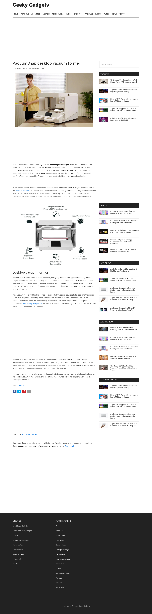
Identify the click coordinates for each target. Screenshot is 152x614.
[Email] (29, 392)
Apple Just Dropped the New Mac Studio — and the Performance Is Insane (122, 290)
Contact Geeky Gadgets (21, 540)
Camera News (61, 545)
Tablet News (60, 587)
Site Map (16, 564)
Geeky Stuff (60, 564)
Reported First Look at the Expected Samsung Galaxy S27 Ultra (123, 357)
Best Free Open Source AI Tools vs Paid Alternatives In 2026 (123, 250)
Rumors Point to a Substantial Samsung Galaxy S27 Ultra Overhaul (123, 329)
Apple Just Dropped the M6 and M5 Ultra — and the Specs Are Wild (123, 309)
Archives (15, 535)
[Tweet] (19, 392)
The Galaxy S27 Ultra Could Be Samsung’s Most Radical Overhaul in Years (123, 368)
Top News (34, 434)
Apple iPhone (60, 535)
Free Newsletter (18, 550)
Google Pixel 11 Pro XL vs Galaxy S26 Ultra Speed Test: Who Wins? (124, 222)
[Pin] (24, 392)
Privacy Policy (17, 559)
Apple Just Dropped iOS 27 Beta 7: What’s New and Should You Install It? (124, 110)
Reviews (59, 578)
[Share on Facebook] (15, 392)
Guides (58, 569)
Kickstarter (23, 385)
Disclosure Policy (71, 446)
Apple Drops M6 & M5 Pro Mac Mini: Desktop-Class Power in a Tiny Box (123, 299)
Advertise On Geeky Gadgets (22, 531)
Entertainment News (63, 559)
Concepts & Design (62, 550)
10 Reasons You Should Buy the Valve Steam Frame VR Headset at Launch (124, 81)
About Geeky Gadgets (20, 526)
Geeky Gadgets (31, 5)
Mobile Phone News (63, 573)
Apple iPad (59, 531)
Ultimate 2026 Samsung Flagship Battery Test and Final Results (122, 212)
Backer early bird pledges (32, 304)
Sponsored (59, 583)
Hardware (26, 434)
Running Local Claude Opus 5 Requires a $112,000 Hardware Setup (124, 231)
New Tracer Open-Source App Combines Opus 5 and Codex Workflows (121, 242)
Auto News (60, 540)
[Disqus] (54, 484)
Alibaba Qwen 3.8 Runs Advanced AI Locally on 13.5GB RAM (123, 119)
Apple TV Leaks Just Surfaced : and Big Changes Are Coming (123, 91)
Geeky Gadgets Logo (20, 554)
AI (56, 526)
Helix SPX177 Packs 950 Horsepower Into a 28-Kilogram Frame (124, 100)
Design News (60, 554)
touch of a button (22, 191)
